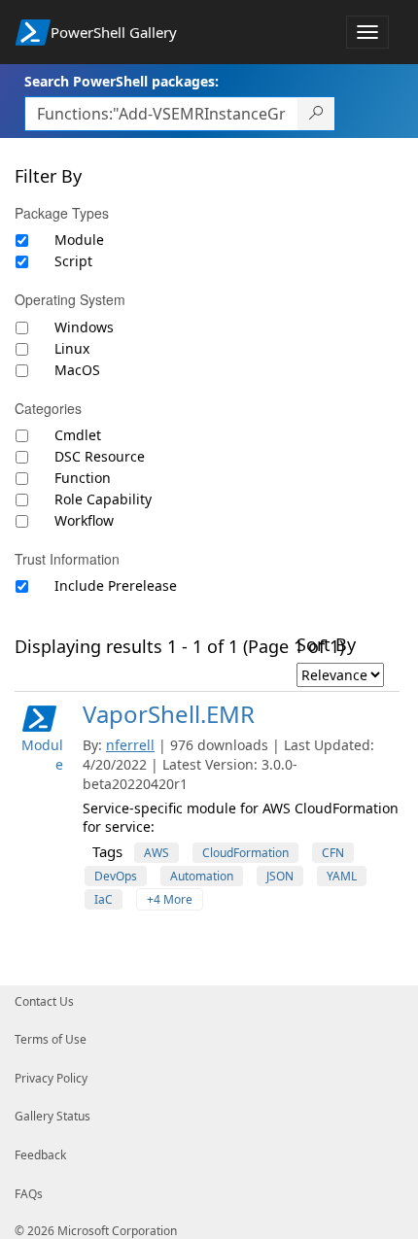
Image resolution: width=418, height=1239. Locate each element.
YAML (342, 876)
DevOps (115, 876)
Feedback (40, 1155)
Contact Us (44, 1001)
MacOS (77, 370)
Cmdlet (77, 435)
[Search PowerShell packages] (316, 113)
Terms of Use (51, 1039)
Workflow (84, 520)
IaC (103, 899)
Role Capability (103, 499)
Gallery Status (52, 1116)
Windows (84, 327)
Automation (201, 876)
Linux (71, 348)
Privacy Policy (51, 1078)
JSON (280, 876)
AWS (156, 852)
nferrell (130, 745)
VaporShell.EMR (169, 714)
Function (82, 477)
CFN (333, 852)
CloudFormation (245, 852)
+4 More (169, 899)
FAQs (29, 1194)
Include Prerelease (115, 585)
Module (79, 239)
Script (73, 261)
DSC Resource (99, 456)
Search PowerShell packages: (121, 81)
